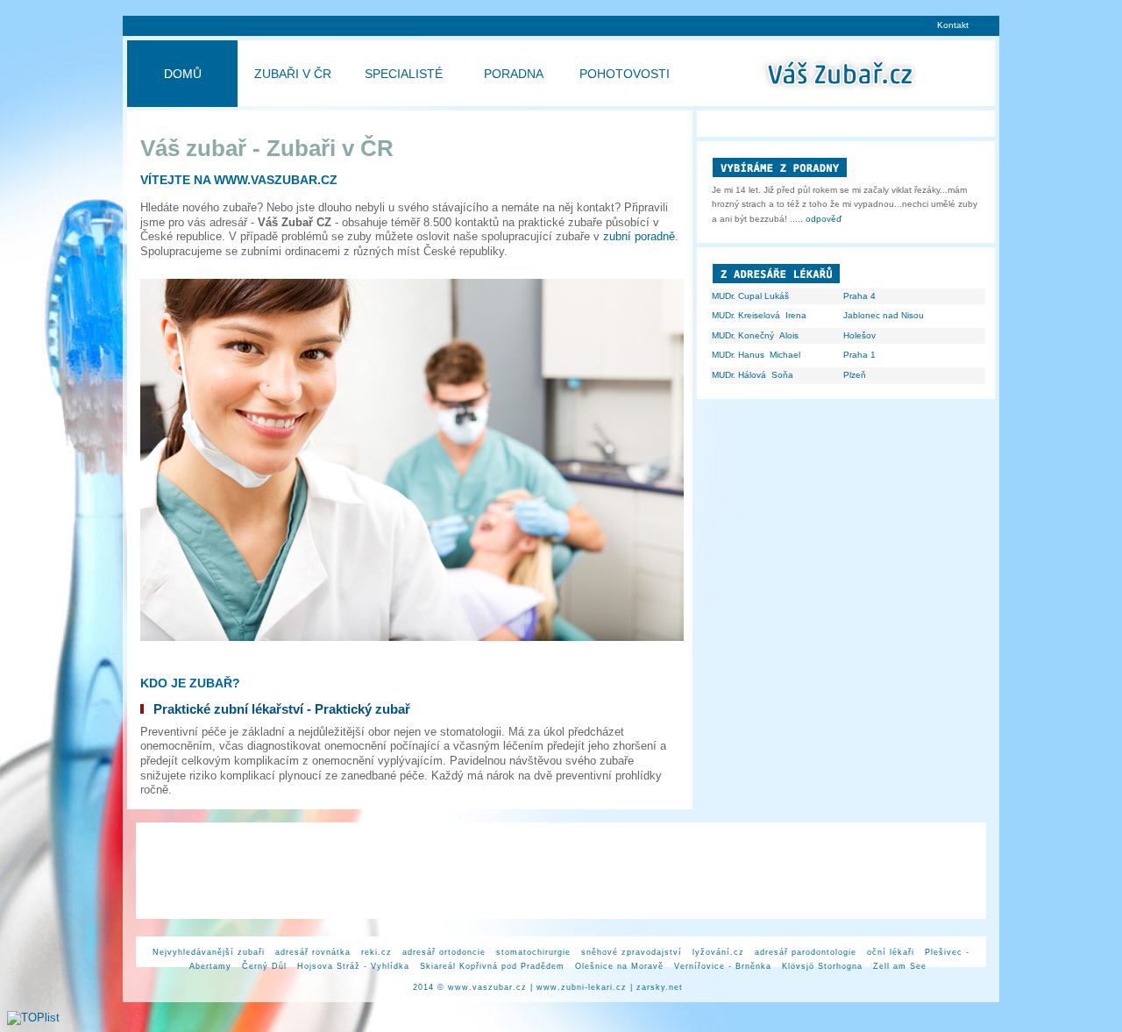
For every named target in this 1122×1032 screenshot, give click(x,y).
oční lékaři (890, 952)
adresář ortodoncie (444, 952)
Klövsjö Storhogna (822, 966)
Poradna (513, 74)
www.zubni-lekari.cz (581, 987)
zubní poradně (639, 236)
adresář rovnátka (313, 952)
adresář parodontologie (805, 952)
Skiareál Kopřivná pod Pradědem (492, 966)
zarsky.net (659, 987)
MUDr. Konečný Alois (755, 335)
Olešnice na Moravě (619, 966)
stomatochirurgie (533, 952)
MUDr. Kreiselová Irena (759, 315)
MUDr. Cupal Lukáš (750, 296)
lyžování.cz (718, 952)
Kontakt (953, 25)
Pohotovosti (624, 74)
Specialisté (404, 74)
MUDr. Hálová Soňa (752, 375)
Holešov (859, 335)
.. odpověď (820, 219)
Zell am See (900, 966)
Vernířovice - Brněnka (722, 966)
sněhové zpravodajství (631, 952)
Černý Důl (264, 966)
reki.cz (376, 952)
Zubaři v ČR (292, 74)
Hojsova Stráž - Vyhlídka (353, 966)
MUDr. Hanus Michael (756, 354)
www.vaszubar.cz (487, 987)
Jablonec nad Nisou (883, 315)
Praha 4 (859, 296)
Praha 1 (859, 354)
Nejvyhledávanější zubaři (209, 952)
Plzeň (854, 375)
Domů (183, 74)
